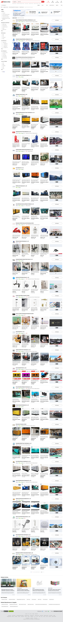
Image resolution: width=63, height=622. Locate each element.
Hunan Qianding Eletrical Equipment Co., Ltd (23, 480)
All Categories (4, 5)
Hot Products (9, 615)
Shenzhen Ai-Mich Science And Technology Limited (25, 223)
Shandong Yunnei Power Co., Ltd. (21, 94)
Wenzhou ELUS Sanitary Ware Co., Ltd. (22, 277)
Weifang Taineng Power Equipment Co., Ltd (23, 498)
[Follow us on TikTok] (55, 611)
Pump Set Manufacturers (5, 606)
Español (13, 616)
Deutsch (29, 616)
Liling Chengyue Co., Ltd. (20, 331)
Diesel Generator (51, 599)
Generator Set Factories (5, 604)
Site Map (33, 613)
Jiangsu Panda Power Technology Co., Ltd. (23, 349)
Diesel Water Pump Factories (13, 604)
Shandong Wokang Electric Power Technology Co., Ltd (25, 112)
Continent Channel (37, 615)
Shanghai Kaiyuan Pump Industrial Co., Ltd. (23, 131)
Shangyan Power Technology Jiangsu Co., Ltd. (24, 75)
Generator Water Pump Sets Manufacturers (41, 604)
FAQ (28, 613)
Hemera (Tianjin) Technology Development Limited (24, 313)
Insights (54, 615)
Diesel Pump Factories (31, 604)
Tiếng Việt (50, 616)
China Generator (34, 599)
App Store (6, 611)
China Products (14, 615)
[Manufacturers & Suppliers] (5, 2)
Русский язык (22, 616)
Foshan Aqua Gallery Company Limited (22, 295)
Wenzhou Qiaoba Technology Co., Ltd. (22, 241)
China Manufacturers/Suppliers (20, 615)
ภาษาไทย (44, 616)
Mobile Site (36, 613)
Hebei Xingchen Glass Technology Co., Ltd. (23, 534)
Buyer (42, 5)
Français (19, 616)
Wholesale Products (27, 615)
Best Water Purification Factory (20, 3)
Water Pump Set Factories (22, 604)
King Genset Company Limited (21, 424)
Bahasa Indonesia (54, 616)
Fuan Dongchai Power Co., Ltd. (21, 367)
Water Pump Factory (36, 3)
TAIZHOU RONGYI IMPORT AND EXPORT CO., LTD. (24, 149)
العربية (34, 616)
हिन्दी (41, 616)
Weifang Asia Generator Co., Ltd (21, 185)
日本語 (39, 616)
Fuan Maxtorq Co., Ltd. (20, 167)
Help (46, 5)
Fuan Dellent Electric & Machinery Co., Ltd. (23, 461)
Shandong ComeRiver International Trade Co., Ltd (24, 552)
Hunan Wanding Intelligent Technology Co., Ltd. (24, 386)
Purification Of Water (4, 599)
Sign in (61, 2)
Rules (61, 5)
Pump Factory (26, 3)
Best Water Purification (12, 599)
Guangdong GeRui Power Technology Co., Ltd (23, 443)
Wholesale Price (32, 615)
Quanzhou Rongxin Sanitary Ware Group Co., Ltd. (24, 259)
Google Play (11, 611)
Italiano (26, 616)
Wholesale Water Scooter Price (21, 599)
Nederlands (31, 616)
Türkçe (47, 616)
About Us (26, 613)
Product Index (50, 615)
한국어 (37, 616)
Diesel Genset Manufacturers (14, 606)
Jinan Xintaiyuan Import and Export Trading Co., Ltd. (25, 203)
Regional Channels (46, 615)
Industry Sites (41, 615)
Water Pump (39, 599)
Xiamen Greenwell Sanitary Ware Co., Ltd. (23, 516)
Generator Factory (31, 3)
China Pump (28, 599)
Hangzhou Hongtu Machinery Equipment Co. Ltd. (24, 39)
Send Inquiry (57, 20)
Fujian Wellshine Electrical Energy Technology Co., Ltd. (25, 57)
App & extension (52, 5)
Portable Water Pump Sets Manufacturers (54, 604)
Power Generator (45, 599)
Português (16, 616)
